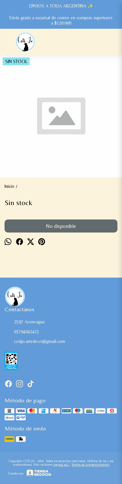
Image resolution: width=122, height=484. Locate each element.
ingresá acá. (61, 464)
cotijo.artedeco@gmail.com (39, 341)
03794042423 (26, 331)
